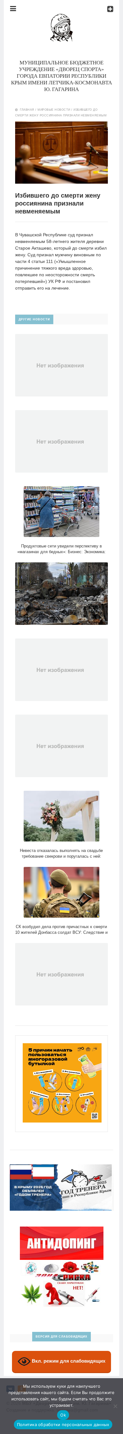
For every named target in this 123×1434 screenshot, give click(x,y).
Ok (63, 1415)
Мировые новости (54, 109)
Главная (27, 109)
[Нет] (115, 1406)
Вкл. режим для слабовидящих (68, 1361)
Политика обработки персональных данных (63, 1424)
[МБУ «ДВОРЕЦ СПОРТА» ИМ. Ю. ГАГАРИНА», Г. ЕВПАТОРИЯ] (61, 17)
